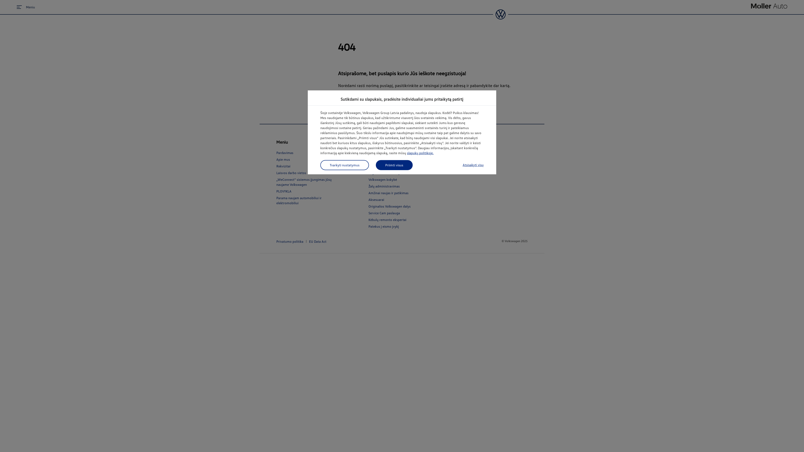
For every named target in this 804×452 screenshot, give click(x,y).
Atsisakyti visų (473, 165)
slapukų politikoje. (420, 153)
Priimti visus (394, 165)
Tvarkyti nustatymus (344, 165)
